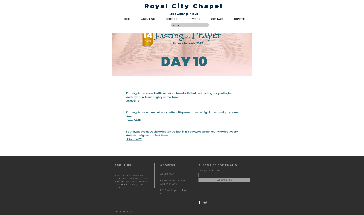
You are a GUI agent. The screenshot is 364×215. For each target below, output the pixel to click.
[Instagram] (205, 202)
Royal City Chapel (183, 6)
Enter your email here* (209, 170)
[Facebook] (200, 202)
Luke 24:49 (134, 120)
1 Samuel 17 (134, 139)
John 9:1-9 (132, 101)
